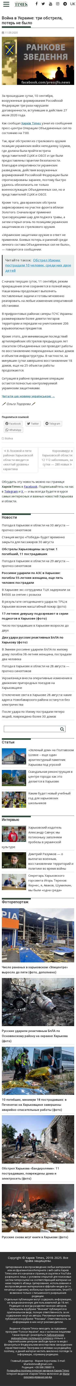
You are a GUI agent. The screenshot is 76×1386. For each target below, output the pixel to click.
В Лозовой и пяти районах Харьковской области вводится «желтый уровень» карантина (18, 460)
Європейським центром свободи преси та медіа (37, 1341)
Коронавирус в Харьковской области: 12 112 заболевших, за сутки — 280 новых (57, 457)
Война (9, 438)
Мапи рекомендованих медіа (47, 1375)
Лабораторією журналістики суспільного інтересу (37, 1336)
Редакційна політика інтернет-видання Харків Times (38, 1370)
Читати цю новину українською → (28, 396)
